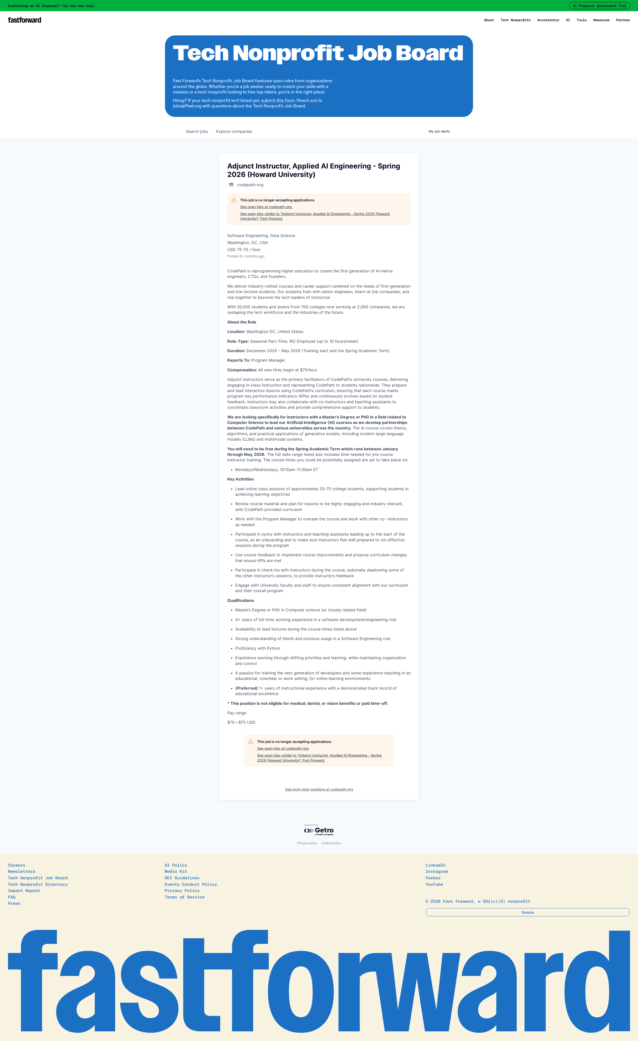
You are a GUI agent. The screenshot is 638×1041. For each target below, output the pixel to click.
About (489, 19)
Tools (582, 19)
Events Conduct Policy (191, 884)
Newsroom (601, 19)
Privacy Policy (182, 890)
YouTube (434, 884)
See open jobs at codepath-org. (266, 207)
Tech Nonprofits (516, 19)
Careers (16, 865)
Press (14, 903)
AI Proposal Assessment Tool (600, 5)
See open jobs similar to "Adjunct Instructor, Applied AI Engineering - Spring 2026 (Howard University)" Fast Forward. (315, 216)
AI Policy (176, 865)
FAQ (11, 897)
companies (234, 131)
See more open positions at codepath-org (319, 789)
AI (568, 19)
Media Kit (176, 871)
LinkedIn (436, 865)
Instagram (437, 871)
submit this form (278, 100)
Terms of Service (185, 897)
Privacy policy (308, 843)
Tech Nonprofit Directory (38, 884)
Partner (623, 19)
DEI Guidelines (182, 878)
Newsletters (21, 871)
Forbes (433, 878)
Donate (528, 912)
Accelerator (548, 19)
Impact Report (24, 890)
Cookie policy (331, 843)
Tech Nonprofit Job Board (38, 878)
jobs (197, 131)
